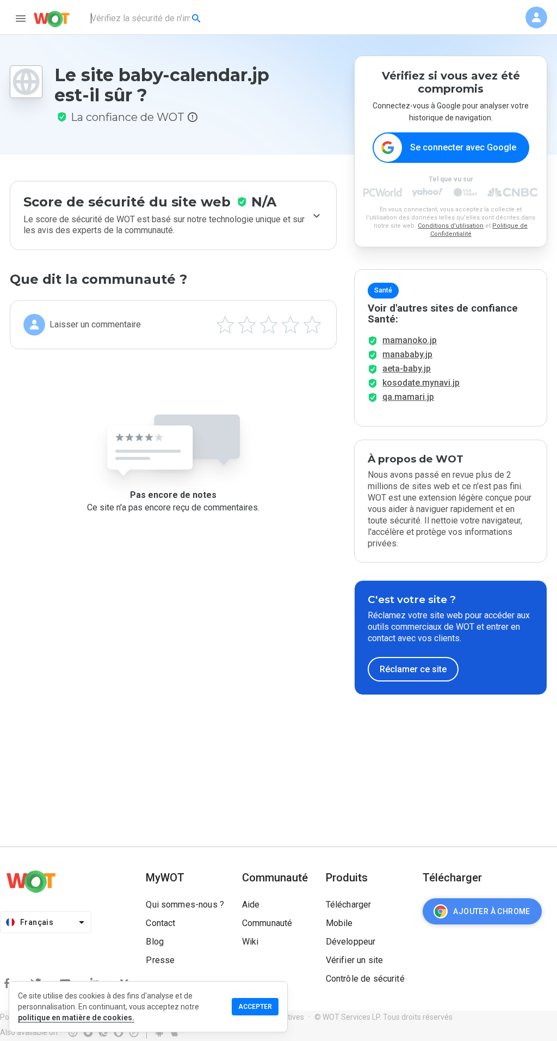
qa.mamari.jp (408, 397)
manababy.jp (407, 354)
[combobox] (146, 18)
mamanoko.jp (409, 340)
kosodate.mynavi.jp (421, 383)
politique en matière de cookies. (76, 1017)
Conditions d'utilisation (451, 225)
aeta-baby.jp (406, 368)
